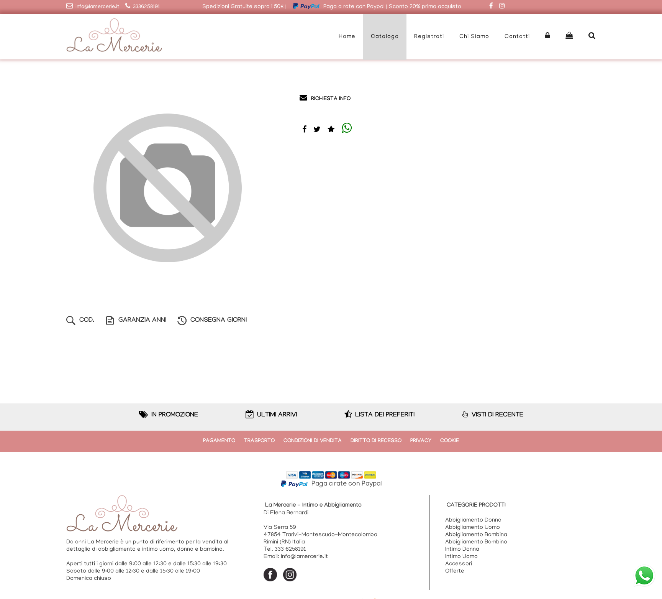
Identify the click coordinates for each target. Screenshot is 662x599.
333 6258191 (290, 549)
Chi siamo (474, 37)
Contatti (517, 37)
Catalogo (385, 37)
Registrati (429, 37)
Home (347, 37)
